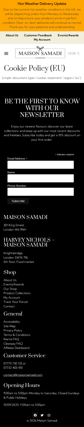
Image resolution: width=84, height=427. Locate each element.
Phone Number (16, 186)
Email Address (17, 158)
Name (11, 172)
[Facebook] (35, 415)
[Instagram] (49, 415)
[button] (6, 53)
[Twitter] (42, 415)
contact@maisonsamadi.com (23, 375)
